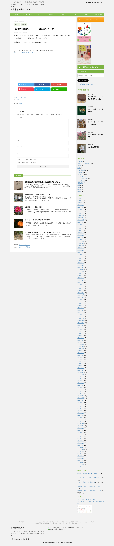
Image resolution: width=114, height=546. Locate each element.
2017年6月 (80, 434)
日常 (78, 187)
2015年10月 (80, 464)
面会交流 (80, 183)
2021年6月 (80, 331)
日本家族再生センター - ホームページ (28, 522)
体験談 (51, 14)
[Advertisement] (29, 67)
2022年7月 (80, 303)
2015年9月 (80, 466)
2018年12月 (80, 396)
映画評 (79, 189)
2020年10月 (80, 348)
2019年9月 (80, 376)
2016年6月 (80, 460)
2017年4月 (80, 438)
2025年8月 (80, 224)
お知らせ (23, 97)
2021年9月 (80, 325)
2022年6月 (80, 305)
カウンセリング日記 (83, 163)
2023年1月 (80, 290)
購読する (83, 71)
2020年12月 (80, 344)
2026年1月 (80, 213)
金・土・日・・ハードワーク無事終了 (88, 473)
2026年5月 (80, 205)
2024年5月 (80, 256)
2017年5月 (80, 436)
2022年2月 (80, 314)
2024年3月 (80, 260)
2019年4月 (80, 387)
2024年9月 (80, 248)
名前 (18, 140)
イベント (18, 97)
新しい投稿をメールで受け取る (27, 162)
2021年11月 (80, 320)
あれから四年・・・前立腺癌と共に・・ (37, 194)
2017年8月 (80, 430)
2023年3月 (80, 286)
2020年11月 (80, 346)
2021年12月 (80, 318)
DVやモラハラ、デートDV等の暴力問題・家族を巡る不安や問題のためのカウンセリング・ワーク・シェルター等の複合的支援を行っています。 (28, 533)
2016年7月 (80, 458)
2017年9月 (80, 428)
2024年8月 (80, 250)
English (86, 14)
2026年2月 (80, 211)
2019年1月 (80, 393)
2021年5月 (80, 333)
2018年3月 (80, 415)
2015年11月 (80, 462)
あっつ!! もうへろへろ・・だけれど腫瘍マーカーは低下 (42, 232)
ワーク (17, 99)
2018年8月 (80, 404)
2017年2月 (80, 443)
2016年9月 (80, 453)
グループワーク (82, 178)
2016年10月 (80, 451)
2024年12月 (80, 241)
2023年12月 (80, 267)
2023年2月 (80, 288)
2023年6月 (80, 280)
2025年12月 (80, 215)
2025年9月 (80, 222)
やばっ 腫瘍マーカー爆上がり (86, 482)
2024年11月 (80, 243)
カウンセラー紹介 (27, 14)
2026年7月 (80, 200)
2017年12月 (80, 421)
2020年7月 (80, 355)
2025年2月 (80, 237)
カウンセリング (82, 176)
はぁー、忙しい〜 (24, 245)
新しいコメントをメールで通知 (27, 159)
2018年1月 (80, 419)
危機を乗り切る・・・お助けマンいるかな (89, 486)
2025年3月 (80, 235)
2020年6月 (80, 357)
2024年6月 (80, 254)
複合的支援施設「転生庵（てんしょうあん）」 (77, 522)
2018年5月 (80, 411)
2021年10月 (80, 323)
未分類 (79, 191)
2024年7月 (80, 252)
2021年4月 (80, 335)
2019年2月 (80, 391)
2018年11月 (80, 398)
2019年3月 (80, 389)
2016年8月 (80, 456)
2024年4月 (80, 258)
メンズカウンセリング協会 (85, 84)
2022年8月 (80, 301)
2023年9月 (80, 273)
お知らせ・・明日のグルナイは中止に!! (37, 220)
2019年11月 (80, 372)
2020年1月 (80, 368)
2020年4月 (80, 361)
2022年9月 (80, 299)
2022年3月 (80, 312)
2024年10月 (80, 245)
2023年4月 (80, 284)
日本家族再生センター (21, 9)
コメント (19, 117)
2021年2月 (80, 340)
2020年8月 (80, 353)
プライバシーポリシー (64, 523)
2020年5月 (80, 359)
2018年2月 (80, 417)
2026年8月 (80, 198)
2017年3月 (80, 441)
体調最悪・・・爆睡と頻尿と (34, 207)
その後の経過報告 (93, 147)
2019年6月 (80, 383)
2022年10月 (80, 297)
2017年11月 (80, 423)
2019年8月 (80, 378)
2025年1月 (80, 239)
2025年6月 (80, 228)
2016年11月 (80, 449)
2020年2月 (80, 366)
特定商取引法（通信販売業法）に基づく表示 (46, 523)
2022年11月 (80, 295)
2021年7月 (80, 329)
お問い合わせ (98, 14)
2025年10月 (80, 220)
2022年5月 (80, 308)
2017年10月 (80, 426)
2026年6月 (80, 203)
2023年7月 (80, 278)
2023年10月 (80, 271)
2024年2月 (80, 263)
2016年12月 (80, 447)
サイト (19, 153)
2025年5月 (80, 230)
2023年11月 (80, 269)
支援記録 (79, 172)
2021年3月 (80, 338)
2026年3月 (80, 209)
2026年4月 (80, 207)
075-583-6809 (94, 2)
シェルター (81, 181)
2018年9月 (80, 402)
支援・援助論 (81, 170)
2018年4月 (80, 413)
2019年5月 (80, 385)
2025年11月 (80, 218)
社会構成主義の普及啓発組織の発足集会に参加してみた (42, 182)
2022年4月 (80, 310)
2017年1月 (80, 445)
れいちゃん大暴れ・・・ (26, 247)
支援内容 (15, 14)
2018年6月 (80, 408)
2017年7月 (80, 432)
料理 (78, 185)
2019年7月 (80, 381)
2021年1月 (80, 342)
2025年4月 (80, 233)
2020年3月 (80, 363)
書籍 (63, 14)
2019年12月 (80, 370)
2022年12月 (80, 293)
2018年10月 (80, 400)
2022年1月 (80, 316)
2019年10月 (80, 374)
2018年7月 (80, 406)
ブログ (39, 14)
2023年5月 (80, 282)
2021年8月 (80, 327)
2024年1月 (80, 265)
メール (19, 146)
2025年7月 (80, 226)
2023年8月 (80, 275)
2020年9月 (80, 350)
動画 (75, 14)
